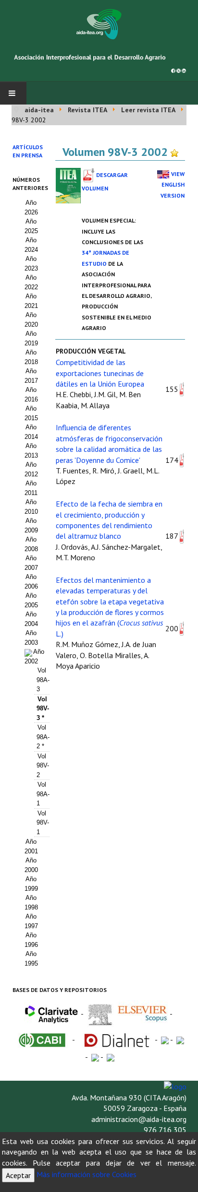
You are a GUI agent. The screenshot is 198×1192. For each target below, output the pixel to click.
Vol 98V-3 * (43, 708)
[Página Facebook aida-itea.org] (173, 69)
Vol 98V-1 (43, 823)
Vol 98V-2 (43, 766)
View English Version (173, 184)
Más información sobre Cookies (86, 1174)
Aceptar (18, 1175)
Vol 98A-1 (43, 794)
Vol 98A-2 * (43, 737)
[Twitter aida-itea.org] (178, 69)
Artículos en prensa (27, 151)
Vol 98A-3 (43, 680)
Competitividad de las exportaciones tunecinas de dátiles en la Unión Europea (100, 373)
